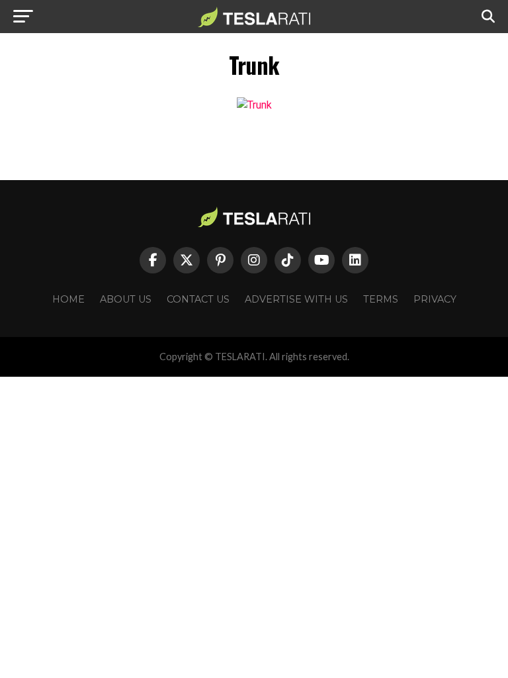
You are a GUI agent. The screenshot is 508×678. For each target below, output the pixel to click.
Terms (380, 299)
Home (68, 299)
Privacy (434, 299)
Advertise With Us (296, 299)
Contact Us (198, 299)
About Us (125, 299)
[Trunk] (254, 105)
